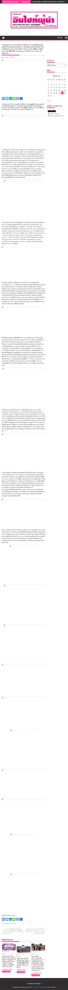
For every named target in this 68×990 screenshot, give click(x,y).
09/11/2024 (36, 952)
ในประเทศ (14, 923)
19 (56, 90)
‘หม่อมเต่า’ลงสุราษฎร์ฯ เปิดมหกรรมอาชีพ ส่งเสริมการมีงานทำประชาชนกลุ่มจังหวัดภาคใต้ (35, 931)
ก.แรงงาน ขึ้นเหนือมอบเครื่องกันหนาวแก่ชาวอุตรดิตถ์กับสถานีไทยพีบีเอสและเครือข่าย (12, 931)
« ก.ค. (48, 101)
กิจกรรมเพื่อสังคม (7, 923)
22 (65, 90)
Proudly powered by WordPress (22, 987)
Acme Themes (51, 987)
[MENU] (66, 37)
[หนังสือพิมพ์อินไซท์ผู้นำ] (3, 37)
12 (56, 87)
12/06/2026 (6, 951)
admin (13, 57)
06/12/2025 (21, 954)
